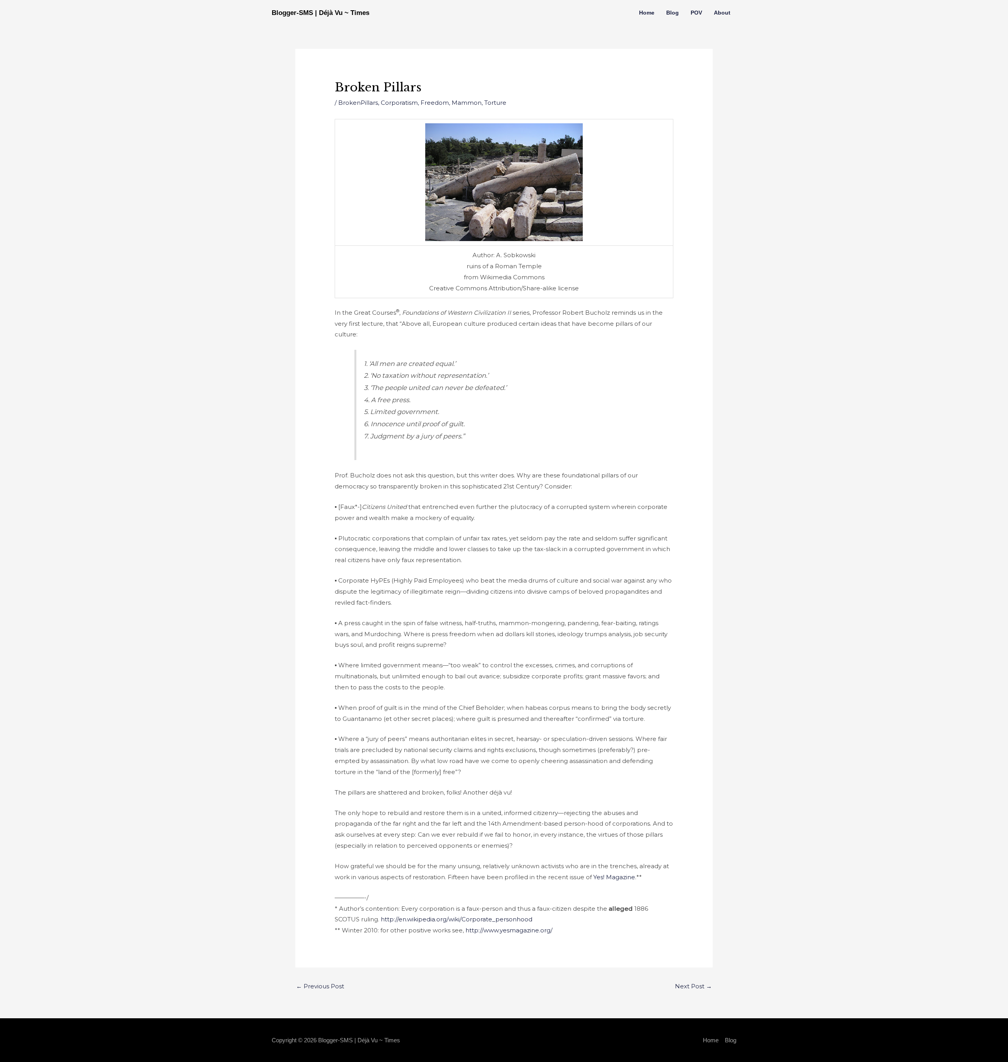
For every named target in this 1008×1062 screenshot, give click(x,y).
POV (696, 12)
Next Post (693, 986)
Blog (672, 12)
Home (646, 12)
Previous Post (320, 986)
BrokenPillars (358, 102)
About (722, 12)
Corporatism (399, 102)
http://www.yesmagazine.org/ (508, 930)
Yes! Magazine (614, 877)
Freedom (435, 102)
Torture (495, 102)
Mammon (467, 102)
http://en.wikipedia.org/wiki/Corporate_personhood (456, 919)
